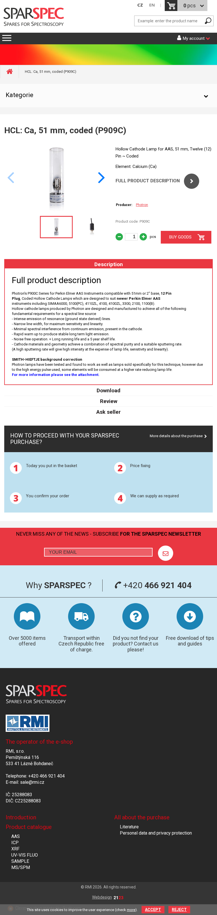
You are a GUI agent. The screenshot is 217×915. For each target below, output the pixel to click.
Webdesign (102, 897)
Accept (153, 909)
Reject (179, 909)
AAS (15, 836)
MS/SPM (20, 867)
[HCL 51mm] (56, 210)
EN (152, 5)
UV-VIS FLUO (24, 855)
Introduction (21, 817)
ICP (15, 842)
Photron (142, 205)
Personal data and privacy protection (156, 833)
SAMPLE (20, 861)
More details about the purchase (176, 436)
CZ (140, 5)
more (131, 910)
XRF (15, 848)
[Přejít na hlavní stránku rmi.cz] (35, 17)
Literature (129, 826)
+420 (156, 585)
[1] (165, 553)
